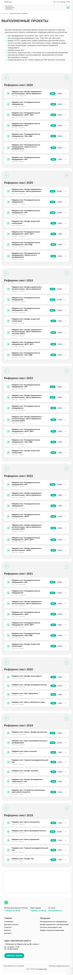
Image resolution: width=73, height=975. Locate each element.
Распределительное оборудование (53, 921)
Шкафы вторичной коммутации (52, 930)
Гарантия (7, 927)
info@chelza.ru (55, 911)
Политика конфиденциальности (59, 966)
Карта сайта (43, 969)
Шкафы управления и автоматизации (54, 924)
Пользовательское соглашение (14, 966)
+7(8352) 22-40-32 (38, 911)
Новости (7, 930)
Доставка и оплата (11, 924)
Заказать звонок (14, 955)
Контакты (8, 933)
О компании (8, 921)
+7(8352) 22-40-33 (12, 911)
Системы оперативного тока (51, 927)
